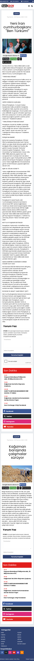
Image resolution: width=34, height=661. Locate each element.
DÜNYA (16, 14)
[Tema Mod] (32, 6)
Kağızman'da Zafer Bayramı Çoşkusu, (14, 385)
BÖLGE (19, 635)
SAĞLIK (3, 641)
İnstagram (10, 422)
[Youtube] (14, 652)
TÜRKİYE (3, 635)
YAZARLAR (26, 1)
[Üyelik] (33, 1)
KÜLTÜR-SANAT (21, 644)
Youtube (9, 427)
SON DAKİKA (15, 1)
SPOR (2, 644)
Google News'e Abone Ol (11, 56)
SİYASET (3, 639)
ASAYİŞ (3, 637)
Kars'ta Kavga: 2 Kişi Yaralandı (15, 405)
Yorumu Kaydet (17, 355)
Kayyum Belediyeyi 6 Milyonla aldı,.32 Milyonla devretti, (15, 378)
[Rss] (22, 652)
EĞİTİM (19, 639)
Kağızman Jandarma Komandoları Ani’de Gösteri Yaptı (16, 399)
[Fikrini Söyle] (18, 652)
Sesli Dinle (7, 62)
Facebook (9, 411)
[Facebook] (2, 652)
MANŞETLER (5, 1)
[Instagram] (10, 652)
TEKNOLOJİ (4, 646)
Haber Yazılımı (30, 659)
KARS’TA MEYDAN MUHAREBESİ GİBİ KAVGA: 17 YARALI (16, 392)
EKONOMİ (19, 641)
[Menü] (29, 6)
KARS (2, 632)
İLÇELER (16, 437)
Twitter (9, 416)
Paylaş (23, 56)
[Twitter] (6, 652)
